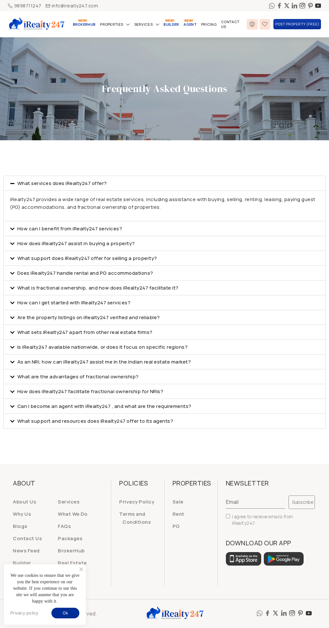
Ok (65, 612)
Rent (178, 514)
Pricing (209, 24)
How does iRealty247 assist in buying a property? (76, 243)
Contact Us (230, 24)
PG (176, 526)
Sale (178, 501)
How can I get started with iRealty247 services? (74, 302)
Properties (111, 24)
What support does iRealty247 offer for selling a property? (87, 258)
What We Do (72, 514)
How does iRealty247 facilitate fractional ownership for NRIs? (90, 391)
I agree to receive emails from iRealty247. (262, 519)
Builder (171, 24)
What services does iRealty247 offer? (62, 183)
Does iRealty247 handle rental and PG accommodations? (85, 273)
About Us (24, 501)
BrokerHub (84, 24)
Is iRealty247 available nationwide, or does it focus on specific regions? (102, 347)
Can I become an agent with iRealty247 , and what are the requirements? (104, 406)
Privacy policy (24, 613)
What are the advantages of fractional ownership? (78, 376)
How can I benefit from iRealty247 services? (69, 228)
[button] (164, 183)
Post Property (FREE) (297, 24)
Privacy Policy (136, 501)
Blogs (20, 526)
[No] (81, 569)
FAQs (64, 526)
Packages (70, 538)
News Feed (26, 550)
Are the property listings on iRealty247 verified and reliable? (88, 317)
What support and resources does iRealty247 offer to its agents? (95, 421)
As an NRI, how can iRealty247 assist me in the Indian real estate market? (104, 361)
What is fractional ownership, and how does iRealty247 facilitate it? (98, 287)
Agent (190, 24)
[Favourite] (265, 24)
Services (143, 24)
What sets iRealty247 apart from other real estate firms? (85, 332)
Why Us (22, 514)
